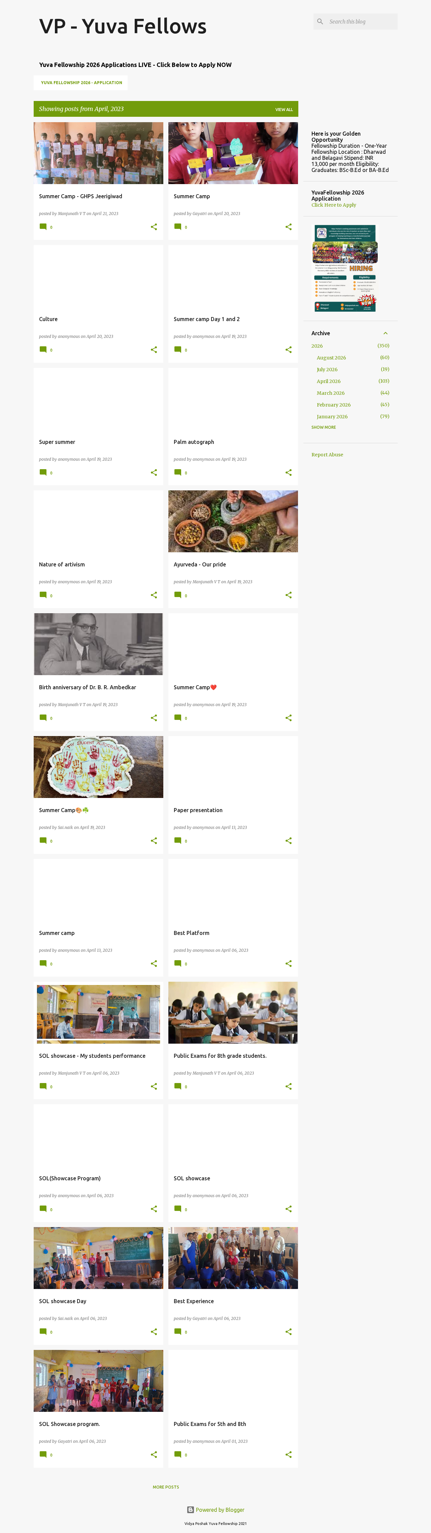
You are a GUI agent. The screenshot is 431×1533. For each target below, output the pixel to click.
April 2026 (329, 381)
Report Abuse (327, 455)
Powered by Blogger (219, 1510)
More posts (166, 1487)
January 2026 (332, 417)
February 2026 (334, 405)
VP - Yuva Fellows (123, 25)
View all (284, 109)
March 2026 (331, 393)
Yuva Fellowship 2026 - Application (81, 82)
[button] (154, 227)
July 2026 (327, 370)
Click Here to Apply (333, 205)
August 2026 (331, 358)
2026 (317, 346)
